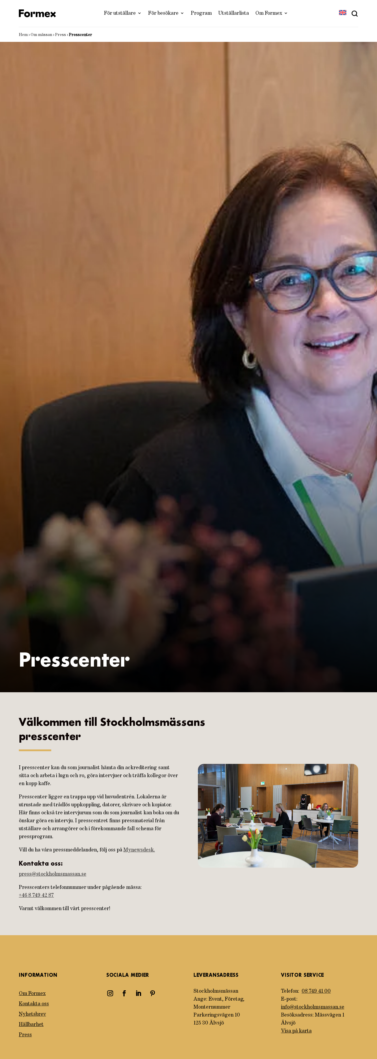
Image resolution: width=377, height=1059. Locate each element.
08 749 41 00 (316, 991)
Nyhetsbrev (32, 1014)
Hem (23, 35)
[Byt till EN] (342, 13)
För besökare (163, 13)
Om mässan (41, 35)
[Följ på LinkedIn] (138, 993)
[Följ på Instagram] (110, 993)
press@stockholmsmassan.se (52, 874)
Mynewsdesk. (139, 850)
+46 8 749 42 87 (36, 895)
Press (60, 35)
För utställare (120, 13)
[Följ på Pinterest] (152, 993)
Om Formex (268, 13)
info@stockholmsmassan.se (312, 1007)
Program (201, 13)
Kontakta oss (34, 1004)
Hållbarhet (31, 1024)
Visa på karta (296, 1031)
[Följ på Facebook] (124, 993)
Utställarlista (233, 13)
